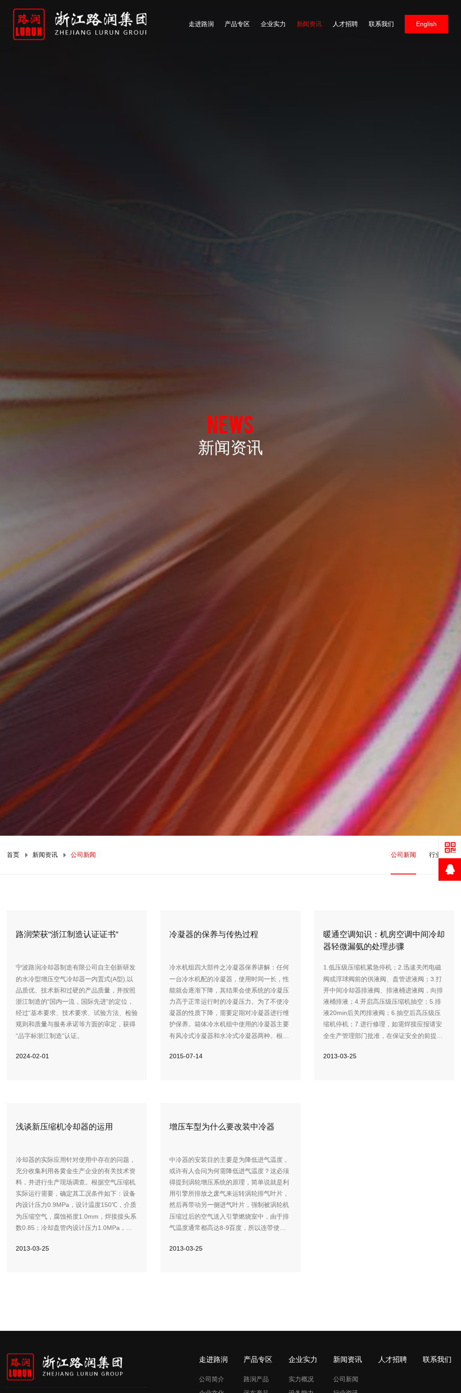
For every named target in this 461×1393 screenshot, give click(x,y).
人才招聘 (345, 23)
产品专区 (237, 23)
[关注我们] (449, 847)
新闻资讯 (309, 23)
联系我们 (381, 23)
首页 (13, 854)
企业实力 (273, 23)
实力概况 (301, 1379)
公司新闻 (403, 854)
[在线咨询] (449, 869)
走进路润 (201, 23)
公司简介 (211, 1379)
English (426, 23)
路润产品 (256, 1379)
